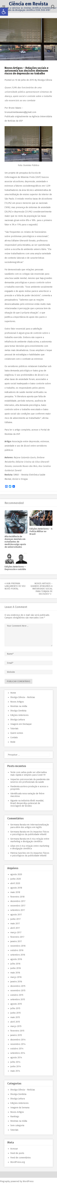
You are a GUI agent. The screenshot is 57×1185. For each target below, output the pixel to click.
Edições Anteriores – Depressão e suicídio (15, 568)
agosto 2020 (16, 874)
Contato (14, 737)
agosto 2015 (16, 1004)
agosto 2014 (16, 1057)
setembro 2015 (17, 999)
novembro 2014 (18, 1044)
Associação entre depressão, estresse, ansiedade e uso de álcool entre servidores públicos (27, 445)
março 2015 (15, 1026)
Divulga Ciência (45, 80)
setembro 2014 (17, 1053)
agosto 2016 (16, 959)
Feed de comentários (20, 1157)
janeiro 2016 (16, 981)
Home (13, 693)
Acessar (14, 1148)
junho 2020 (15, 879)
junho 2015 (15, 1013)
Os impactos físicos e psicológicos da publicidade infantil (29, 833)
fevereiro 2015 (17, 1030)
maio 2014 (15, 1071)
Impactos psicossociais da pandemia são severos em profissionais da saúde (30, 780)
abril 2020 (15, 883)
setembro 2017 (17, 910)
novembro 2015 (17, 990)
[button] (4, 12)
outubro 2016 (16, 950)
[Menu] (3, 6)
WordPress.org (17, 1162)
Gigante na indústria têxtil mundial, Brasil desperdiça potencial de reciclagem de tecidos (27, 803)
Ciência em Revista (28, 4)
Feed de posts (17, 1153)
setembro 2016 (17, 955)
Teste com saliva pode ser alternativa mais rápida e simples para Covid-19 (28, 773)
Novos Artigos (17, 701)
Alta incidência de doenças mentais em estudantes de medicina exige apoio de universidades (15, 541)
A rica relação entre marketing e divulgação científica (29, 840)
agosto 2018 (16, 888)
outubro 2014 (16, 1048)
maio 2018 (15, 892)
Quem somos (16, 733)
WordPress (28, 1181)
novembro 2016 (18, 946)
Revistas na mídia (18, 706)
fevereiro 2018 (17, 896)
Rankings (14, 1116)
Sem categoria (17, 1125)
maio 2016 (15, 972)
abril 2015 (15, 1022)
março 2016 (16, 977)
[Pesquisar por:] (28, 754)
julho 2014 (15, 1062)
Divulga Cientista (18, 710)
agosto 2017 (16, 914)
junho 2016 (15, 968)
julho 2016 (15, 963)
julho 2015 (15, 1008)
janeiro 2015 (16, 1035)
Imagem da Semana (19, 1107)
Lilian (12, 846)
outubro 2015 (16, 995)
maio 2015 (15, 1017)
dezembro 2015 (17, 986)
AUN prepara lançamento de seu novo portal (15, 586)
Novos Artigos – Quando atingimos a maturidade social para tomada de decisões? (41, 588)
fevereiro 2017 (17, 937)
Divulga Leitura (17, 719)
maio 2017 (15, 923)
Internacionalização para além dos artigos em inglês (29, 826)
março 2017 (15, 932)
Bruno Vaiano (15, 108)
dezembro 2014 (18, 1039)
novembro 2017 (17, 905)
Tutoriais (14, 728)
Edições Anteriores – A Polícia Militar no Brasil (40, 531)
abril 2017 (15, 928)
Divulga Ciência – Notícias (22, 697)
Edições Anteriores (19, 715)
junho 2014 (15, 1066)
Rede (12, 742)
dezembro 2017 (17, 901)
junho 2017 (15, 919)
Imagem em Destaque (21, 724)
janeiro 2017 (16, 941)
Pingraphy (5, 1181)
